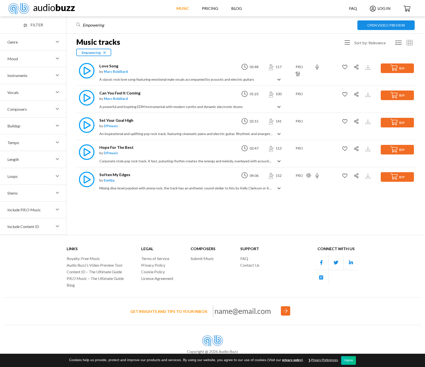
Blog (236, 8)
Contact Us (249, 265)
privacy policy (292, 360)
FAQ (353, 8)
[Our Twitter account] (336, 262)
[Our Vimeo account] (321, 277)
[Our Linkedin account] (351, 262)
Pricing (210, 8)
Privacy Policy (153, 265)
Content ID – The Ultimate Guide (94, 271)
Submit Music (202, 258)
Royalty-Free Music (83, 258)
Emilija (109, 180)
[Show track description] (279, 79)
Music (182, 8)
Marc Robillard (116, 71)
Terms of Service (155, 258)
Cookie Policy (153, 271)
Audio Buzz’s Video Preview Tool (94, 265)
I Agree (348, 360)
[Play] (85, 71)
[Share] (357, 67)
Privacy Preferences (324, 360)
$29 (401, 68)
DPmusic (111, 126)
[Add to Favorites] (345, 67)
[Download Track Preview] (368, 67)
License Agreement (157, 278)
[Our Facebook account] (321, 262)
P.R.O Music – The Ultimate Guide (95, 278)
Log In (384, 8)
